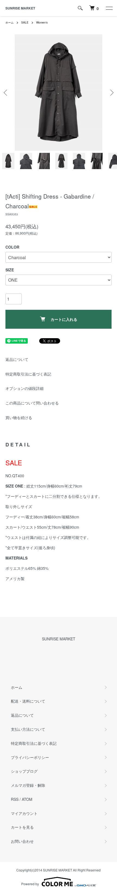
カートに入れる (64, 319)
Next (111, 93)
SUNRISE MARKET (20, 8)
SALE (25, 22)
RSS (15, 799)
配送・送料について (28, 701)
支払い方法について (28, 729)
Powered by (30, 883)
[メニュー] (109, 8)
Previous (6, 93)
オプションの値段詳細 (24, 388)
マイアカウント (24, 813)
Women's (42, 22)
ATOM (27, 799)
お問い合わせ (22, 841)
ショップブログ (24, 771)
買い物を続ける (18, 417)
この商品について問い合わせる (32, 403)
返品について (16, 359)
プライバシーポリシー (30, 757)
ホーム (9, 22)
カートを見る (22, 827)
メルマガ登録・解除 (28, 785)
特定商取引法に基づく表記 (28, 374)
